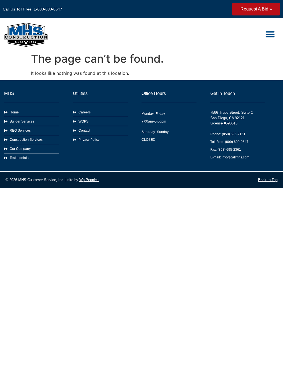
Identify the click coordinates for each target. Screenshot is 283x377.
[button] (270, 34)
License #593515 (223, 123)
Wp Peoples (89, 180)
